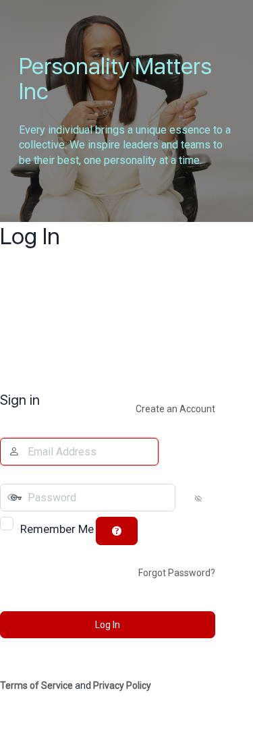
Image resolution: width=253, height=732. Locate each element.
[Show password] (186, 497)
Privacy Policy (122, 685)
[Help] (117, 531)
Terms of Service (36, 685)
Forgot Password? (176, 572)
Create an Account (175, 408)
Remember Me (57, 529)
